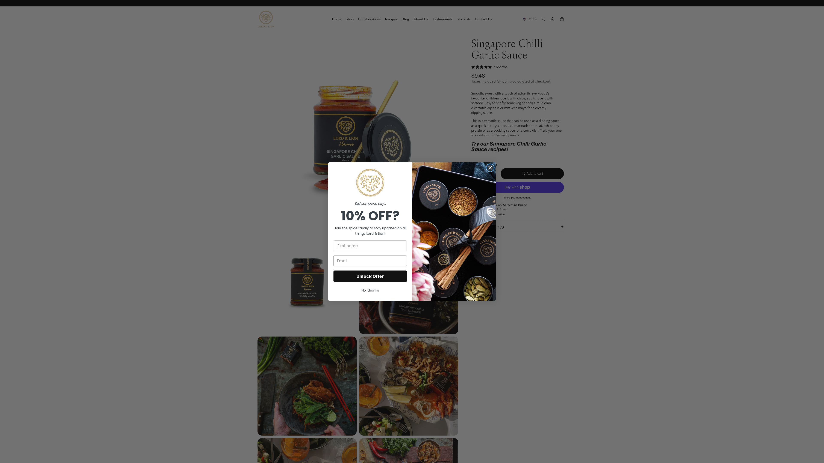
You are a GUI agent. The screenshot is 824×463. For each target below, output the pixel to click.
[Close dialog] (490, 167)
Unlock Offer (370, 276)
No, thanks (370, 290)
